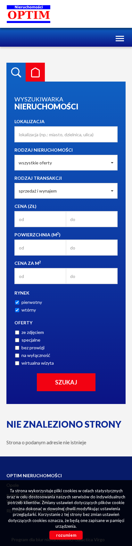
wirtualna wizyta (37, 363)
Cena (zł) (25, 206)
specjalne (30, 340)
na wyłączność (35, 355)
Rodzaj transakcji (38, 178)
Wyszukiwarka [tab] (16, 72)
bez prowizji (33, 347)
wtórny (28, 310)
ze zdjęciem (32, 332)
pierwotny (31, 302)
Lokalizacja (29, 121)
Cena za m (27, 263)
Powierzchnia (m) (37, 234)
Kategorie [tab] (35, 72)
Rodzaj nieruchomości (43, 150)
